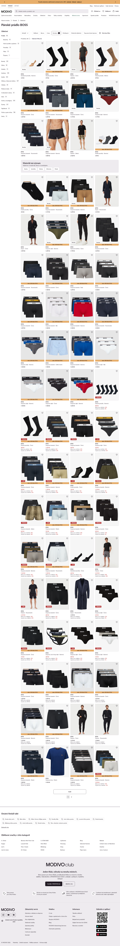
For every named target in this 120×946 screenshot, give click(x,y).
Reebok (102, 840)
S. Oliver (3, 840)
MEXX (42, 850)
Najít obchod (109, 6)
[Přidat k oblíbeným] (42, 43)
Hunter (82, 847)
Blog (91, 6)
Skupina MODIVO (54, 919)
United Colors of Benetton (107, 843)
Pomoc (117, 6)
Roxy (81, 840)
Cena (48, 33)
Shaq (61, 847)
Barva (42, 33)
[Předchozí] (5, 2)
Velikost (35, 33)
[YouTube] (8, 915)
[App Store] (101, 930)
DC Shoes (24, 850)
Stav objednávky (29, 919)
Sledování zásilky (30, 922)
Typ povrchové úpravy (90, 33)
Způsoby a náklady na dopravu (34, 913)
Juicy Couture (104, 850)
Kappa (3, 843)
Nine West (44, 843)
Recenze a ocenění (77, 925)
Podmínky (15, 942)
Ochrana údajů (43, 942)
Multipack (65, 33)
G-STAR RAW (45, 840)
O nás (50, 913)
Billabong (43, 847)
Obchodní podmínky (54, 928)
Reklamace (28, 928)
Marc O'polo (24, 847)
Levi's (2, 847)
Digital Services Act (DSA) (79, 922)
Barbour (62, 850)
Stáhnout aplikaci (99, 6)
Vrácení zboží (29, 916)
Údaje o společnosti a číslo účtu (58, 916)
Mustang (62, 843)
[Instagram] (3, 915)
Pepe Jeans (83, 850)
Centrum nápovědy (30, 932)
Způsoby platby (29, 925)
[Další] (115, 2)
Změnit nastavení (23, 942)
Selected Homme (85, 843)
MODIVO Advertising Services (57, 925)
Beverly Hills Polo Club (27, 840)
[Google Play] (101, 926)
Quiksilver (63, 840)
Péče (73, 916)
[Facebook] (14, 915)
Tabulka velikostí (77, 913)
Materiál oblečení (76, 33)
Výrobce (56, 33)
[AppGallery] (101, 934)
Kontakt (27, 935)
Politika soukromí (33, 942)
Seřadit (24, 33)
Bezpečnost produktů (78, 919)
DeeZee (102, 847)
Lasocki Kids (24, 843)
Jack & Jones (5, 850)
